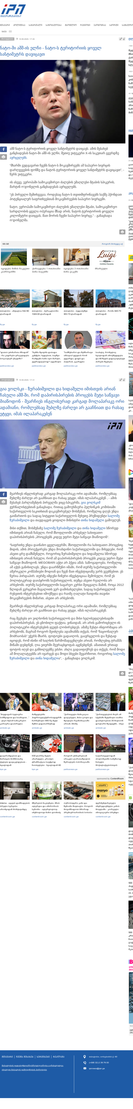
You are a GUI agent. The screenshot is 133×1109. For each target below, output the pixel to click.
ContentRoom (117, 778)
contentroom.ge (7, 816)
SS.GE (6, 244)
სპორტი (113, 25)
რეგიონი (85, 25)
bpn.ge (3, 769)
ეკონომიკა (100, 25)
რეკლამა (58, 1057)
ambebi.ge (5, 728)
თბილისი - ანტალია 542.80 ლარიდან (14, 312)
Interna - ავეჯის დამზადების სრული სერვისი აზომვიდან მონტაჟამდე (15, 806)
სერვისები (43, 1057)
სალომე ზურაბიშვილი (60, 528)
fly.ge (2, 324)
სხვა (4, 31)
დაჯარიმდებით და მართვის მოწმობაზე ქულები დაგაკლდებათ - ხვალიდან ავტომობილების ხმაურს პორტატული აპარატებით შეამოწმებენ (14, 765)
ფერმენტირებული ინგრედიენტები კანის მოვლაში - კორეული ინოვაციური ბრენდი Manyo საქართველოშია (108, 809)
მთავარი (5, 25)
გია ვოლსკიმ (90, 502)
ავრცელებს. (18, 157)
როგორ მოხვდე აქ (112, 244)
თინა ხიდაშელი (92, 520)
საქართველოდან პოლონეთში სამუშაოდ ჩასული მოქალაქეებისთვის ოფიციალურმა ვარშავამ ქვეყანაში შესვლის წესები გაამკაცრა (110, 765)
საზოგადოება (53, 25)
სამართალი (35, 25)
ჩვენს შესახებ (24, 1057)
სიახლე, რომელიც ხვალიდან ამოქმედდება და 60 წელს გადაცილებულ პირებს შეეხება (110, 357)
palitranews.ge (70, 769)
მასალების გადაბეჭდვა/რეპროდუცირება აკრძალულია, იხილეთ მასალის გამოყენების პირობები (33, 1067)
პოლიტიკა (19, 25)
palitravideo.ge (7, 366)
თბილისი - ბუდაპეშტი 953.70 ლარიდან (76, 312)
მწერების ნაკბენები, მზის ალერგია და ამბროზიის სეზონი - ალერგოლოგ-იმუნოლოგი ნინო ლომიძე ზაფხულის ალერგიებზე (46, 809)
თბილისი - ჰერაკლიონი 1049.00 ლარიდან (45, 312)
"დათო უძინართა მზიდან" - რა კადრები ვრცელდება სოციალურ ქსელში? (14, 355)
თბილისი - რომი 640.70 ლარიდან (108, 312)
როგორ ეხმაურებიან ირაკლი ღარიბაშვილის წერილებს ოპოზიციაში (77, 759)
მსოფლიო (71, 25)
